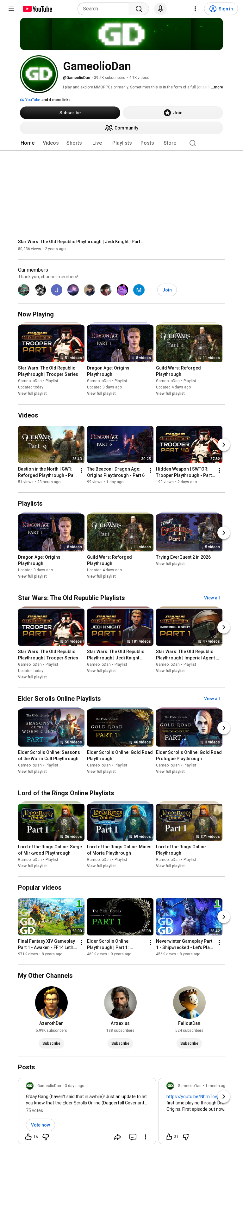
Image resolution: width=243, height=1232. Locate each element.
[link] (87, 1113)
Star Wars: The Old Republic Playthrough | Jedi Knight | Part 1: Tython (81, 241)
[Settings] (195, 9)
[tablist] (121, 143)
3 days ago (74, 1086)
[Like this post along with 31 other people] (169, 1137)
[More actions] (81, 470)
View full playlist (32, 394)
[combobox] (105, 9)
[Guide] (11, 9)
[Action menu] (145, 1137)
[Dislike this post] (45, 1137)
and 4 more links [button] (56, 100)
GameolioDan (30, 381)
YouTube (32, 100)
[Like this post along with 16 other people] (28, 1137)
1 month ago (216, 1086)
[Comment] (133, 1137)
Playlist (52, 381)
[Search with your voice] (160, 9)
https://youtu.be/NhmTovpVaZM (199, 1096)
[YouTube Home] (37, 9)
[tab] (27, 143)
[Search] (139, 9)
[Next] (223, 444)
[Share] (117, 1137)
